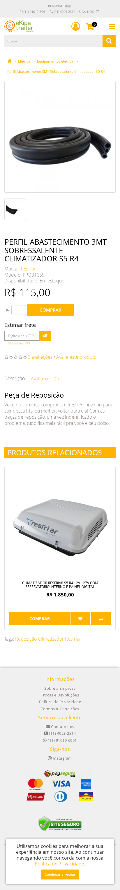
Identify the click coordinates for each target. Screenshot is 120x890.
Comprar (50, 310)
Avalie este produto (76, 357)
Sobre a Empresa (60, 688)
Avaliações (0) (45, 378)
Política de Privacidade (60, 701)
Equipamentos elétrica (55, 61)
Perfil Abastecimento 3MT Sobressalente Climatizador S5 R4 (56, 71)
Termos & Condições (60, 708)
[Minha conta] (75, 26)
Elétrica (24, 61)
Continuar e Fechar (60, 874)
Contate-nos (62, 726)
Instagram (62, 758)
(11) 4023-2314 (64, 11)
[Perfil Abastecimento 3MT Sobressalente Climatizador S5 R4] (60, 137)
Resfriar (28, 268)
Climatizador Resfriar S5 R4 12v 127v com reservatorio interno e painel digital (60, 584)
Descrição (14, 378)
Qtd (7, 310)
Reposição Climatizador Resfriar (48, 639)
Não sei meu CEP (19, 343)
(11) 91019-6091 (35, 11)
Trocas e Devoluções (60, 695)
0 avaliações (40, 357)
